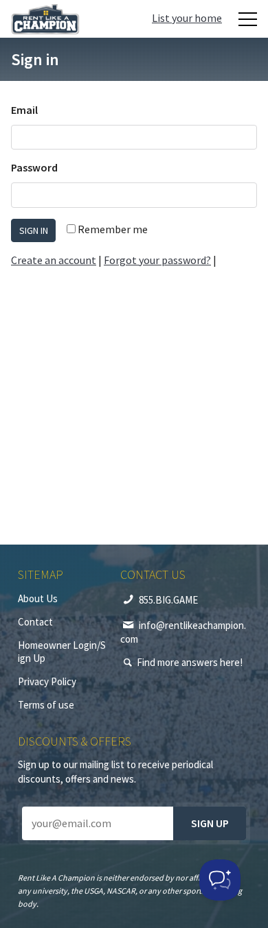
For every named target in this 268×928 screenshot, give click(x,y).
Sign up (210, 823)
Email (24, 110)
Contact (35, 621)
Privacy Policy (47, 681)
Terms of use (46, 704)
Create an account (53, 260)
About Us (38, 598)
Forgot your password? (157, 260)
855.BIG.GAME (168, 599)
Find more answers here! (190, 662)
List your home (187, 18)
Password (34, 167)
